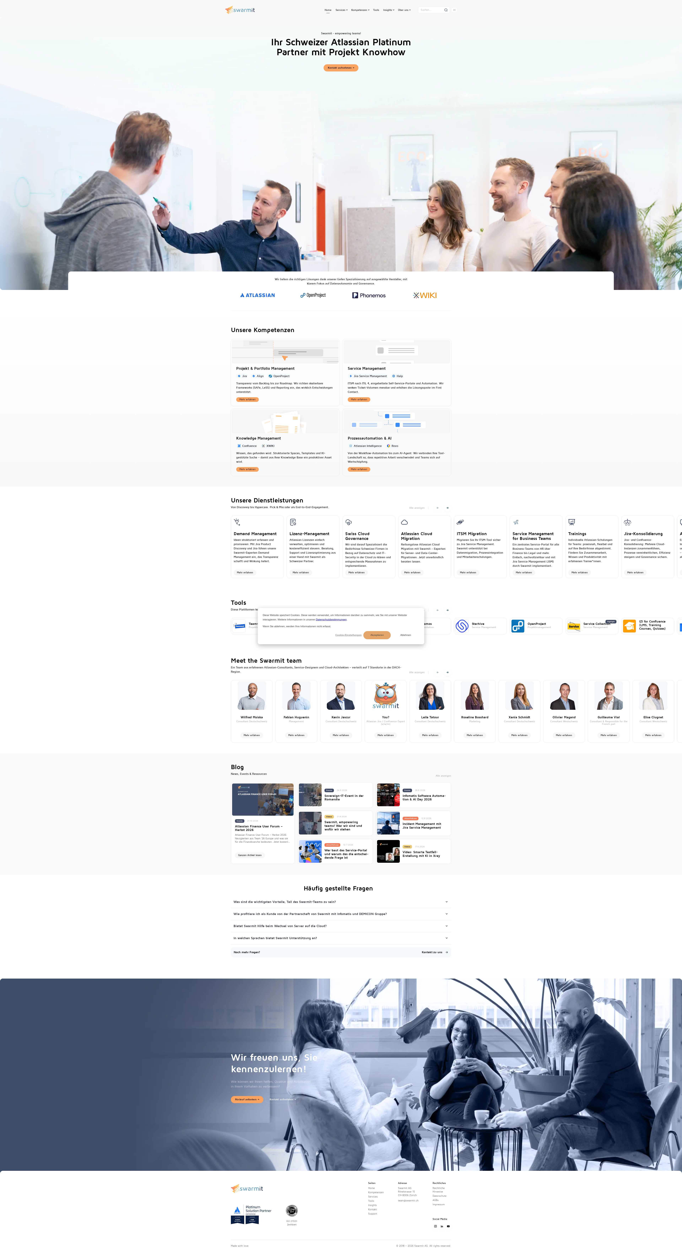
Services (340, 10)
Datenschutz (439, 1196)
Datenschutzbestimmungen (331, 619)
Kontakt (372, 1209)
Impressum (439, 1204)
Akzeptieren (377, 635)
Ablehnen (405, 635)
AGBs (436, 1200)
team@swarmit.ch (408, 1200)
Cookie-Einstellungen (348, 635)
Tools (376, 10)
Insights (387, 10)
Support (372, 1213)
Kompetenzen (359, 10)
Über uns (403, 10)
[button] (341, 10)
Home (328, 10)
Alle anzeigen (417, 508)
